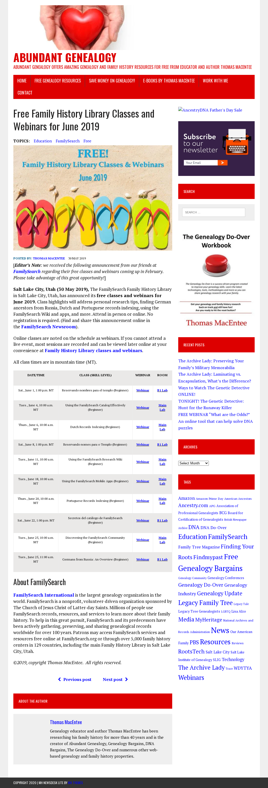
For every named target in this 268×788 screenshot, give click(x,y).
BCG (223, 512)
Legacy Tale (241, 604)
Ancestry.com (193, 505)
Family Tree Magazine (199, 547)
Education (43, 140)
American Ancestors (238, 499)
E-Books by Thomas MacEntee (169, 80)
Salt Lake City (218, 652)
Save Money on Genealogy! (112, 80)
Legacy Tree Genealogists (199, 611)
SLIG (217, 660)
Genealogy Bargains (210, 568)
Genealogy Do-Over (200, 584)
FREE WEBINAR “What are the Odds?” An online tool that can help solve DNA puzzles (215, 421)
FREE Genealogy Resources (58, 80)
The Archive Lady (201, 667)
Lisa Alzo (238, 611)
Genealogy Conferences (226, 578)
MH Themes (75, 782)
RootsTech (191, 651)
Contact (25, 93)
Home (21, 80)
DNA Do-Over (213, 527)
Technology (233, 659)
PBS (194, 642)
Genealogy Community (192, 578)
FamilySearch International (43, 595)
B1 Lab (162, 390)
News (220, 630)
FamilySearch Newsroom (48, 327)
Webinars (191, 677)
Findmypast (208, 557)
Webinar (142, 390)
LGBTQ (225, 611)
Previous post (77, 679)
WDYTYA (243, 668)
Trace (229, 668)
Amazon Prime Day (209, 498)
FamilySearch (68, 140)
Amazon (186, 498)
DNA (193, 527)
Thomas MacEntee (49, 258)
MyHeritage (208, 619)
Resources (215, 641)
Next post (112, 679)
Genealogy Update (219, 593)
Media (186, 619)
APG (212, 506)
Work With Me (215, 80)
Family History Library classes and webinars (93, 350)
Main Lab (162, 407)
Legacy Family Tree (205, 602)
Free (87, 140)
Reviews (238, 643)
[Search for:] (213, 212)
